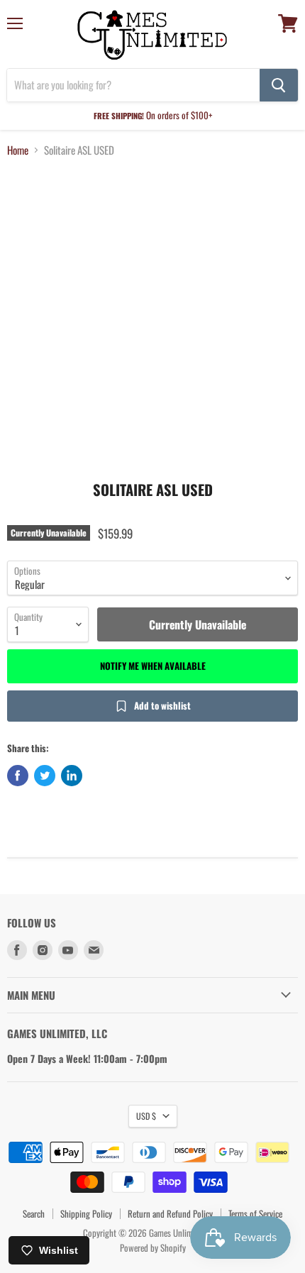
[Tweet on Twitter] (44, 775)
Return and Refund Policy (170, 1213)
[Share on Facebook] (17, 775)
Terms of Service (255, 1213)
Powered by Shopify (153, 1247)
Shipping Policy (86, 1213)
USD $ (146, 1116)
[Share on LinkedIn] (71, 775)
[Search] (279, 85)
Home (17, 150)
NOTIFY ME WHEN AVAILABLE (153, 665)
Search (34, 1213)
